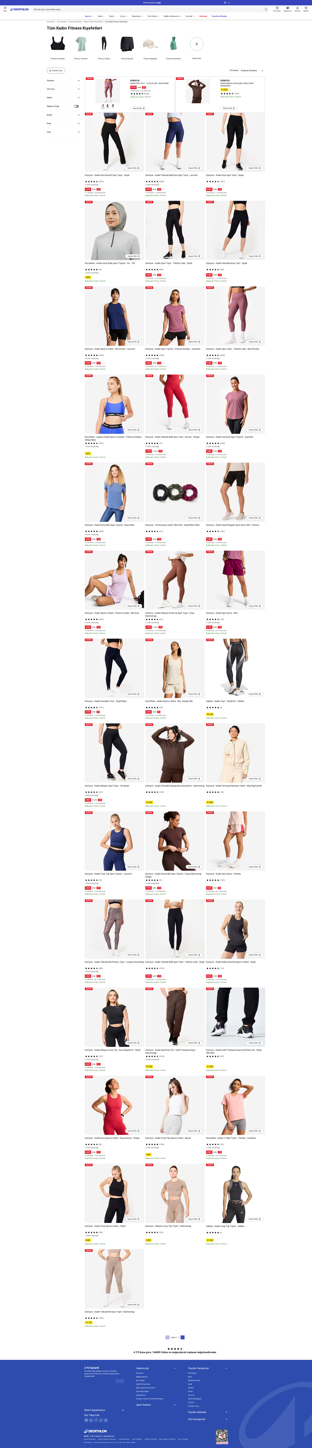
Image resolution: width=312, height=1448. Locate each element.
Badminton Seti (194, 1380)
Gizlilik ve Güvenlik (151, 1439)
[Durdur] (225, 2)
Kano (190, 1377)
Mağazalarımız (142, 1377)
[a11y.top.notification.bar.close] (229, 2)
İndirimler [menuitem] (203, 16)
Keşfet (156, 3)
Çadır (190, 1384)
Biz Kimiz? (140, 1373)
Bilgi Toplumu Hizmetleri (145, 1388)
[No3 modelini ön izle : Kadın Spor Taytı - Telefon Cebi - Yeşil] (113, 106)
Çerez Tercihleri (183, 1439)
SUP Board (192, 1373)
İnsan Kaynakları (142, 1391)
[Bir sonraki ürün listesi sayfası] (183, 1337)
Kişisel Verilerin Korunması (107, 1439)
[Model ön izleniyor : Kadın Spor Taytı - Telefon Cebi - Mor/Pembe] (103, 106)
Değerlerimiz (141, 1395)
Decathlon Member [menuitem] (219, 16)
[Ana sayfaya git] (19, 9)
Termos (191, 1402)
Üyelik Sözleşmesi (143, 1384)
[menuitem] (89, 16)
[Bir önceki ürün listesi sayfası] (167, 1337)
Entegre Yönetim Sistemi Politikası (149, 1399)
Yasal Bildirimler (124, 1439)
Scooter (191, 1395)
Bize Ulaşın (140, 1380)
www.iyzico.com (108, 1436)
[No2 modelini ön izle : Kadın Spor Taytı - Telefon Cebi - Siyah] (108, 106)
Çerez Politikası (137, 1439)
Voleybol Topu (193, 1406)
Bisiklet (191, 1388)
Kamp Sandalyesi (194, 1399)
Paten (190, 1391)
